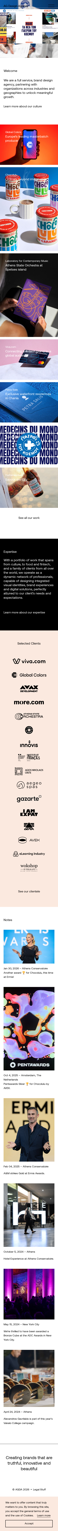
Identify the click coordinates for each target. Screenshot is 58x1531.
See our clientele (29, 891)
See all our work (29, 517)
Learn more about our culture (23, 106)
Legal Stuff (39, 1489)
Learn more (44, 1515)
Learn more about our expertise (24, 612)
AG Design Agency (16, 6)
